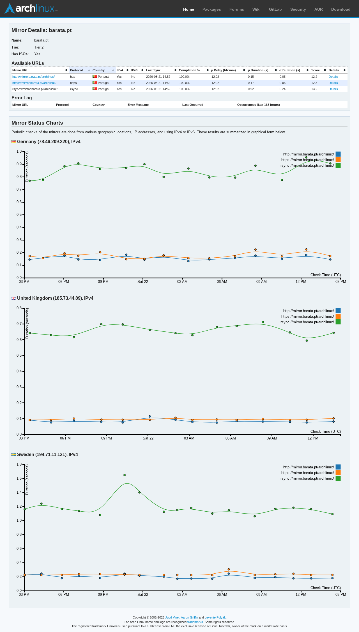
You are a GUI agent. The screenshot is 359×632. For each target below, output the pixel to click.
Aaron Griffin (189, 617)
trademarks (195, 622)
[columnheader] (40, 70)
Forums (236, 9)
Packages (211, 9)
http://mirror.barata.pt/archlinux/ (33, 76)
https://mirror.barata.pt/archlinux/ (34, 82)
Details (333, 76)
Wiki (256, 9)
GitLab (275, 9)
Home (188, 9)
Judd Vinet (172, 617)
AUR (318, 9)
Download (341, 9)
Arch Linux (30, 8)
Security (298, 9)
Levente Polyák (215, 617)
